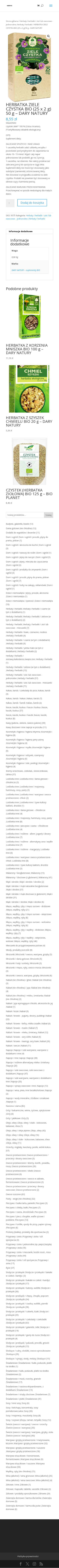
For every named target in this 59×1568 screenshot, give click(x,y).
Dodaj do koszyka (32, 203)
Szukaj (49, 515)
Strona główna (12, 21)
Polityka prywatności (28, 1556)
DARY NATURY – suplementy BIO (26, 270)
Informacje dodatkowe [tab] (21, 231)
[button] (48, 36)
